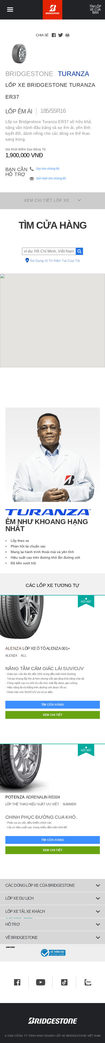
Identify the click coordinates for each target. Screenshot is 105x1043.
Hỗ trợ (12, 924)
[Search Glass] (79, 251)
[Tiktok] (64, 982)
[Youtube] (40, 982)
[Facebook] (53, 35)
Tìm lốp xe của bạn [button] (95, 10)
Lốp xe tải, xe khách (25, 911)
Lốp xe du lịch (19, 898)
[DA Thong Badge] (52, 953)
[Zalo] (88, 982)
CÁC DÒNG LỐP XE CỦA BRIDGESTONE (40, 885)
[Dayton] (52, 946)
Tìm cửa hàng (52, 704)
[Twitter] (60, 35)
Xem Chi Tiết (52, 715)
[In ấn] (67, 35)
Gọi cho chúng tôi (47, 168)
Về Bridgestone (21, 938)
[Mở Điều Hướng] (10, 9)
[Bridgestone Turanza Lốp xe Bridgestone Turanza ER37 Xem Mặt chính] (19, 53)
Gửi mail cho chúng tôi (51, 178)
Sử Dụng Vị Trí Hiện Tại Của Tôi (55, 261)
